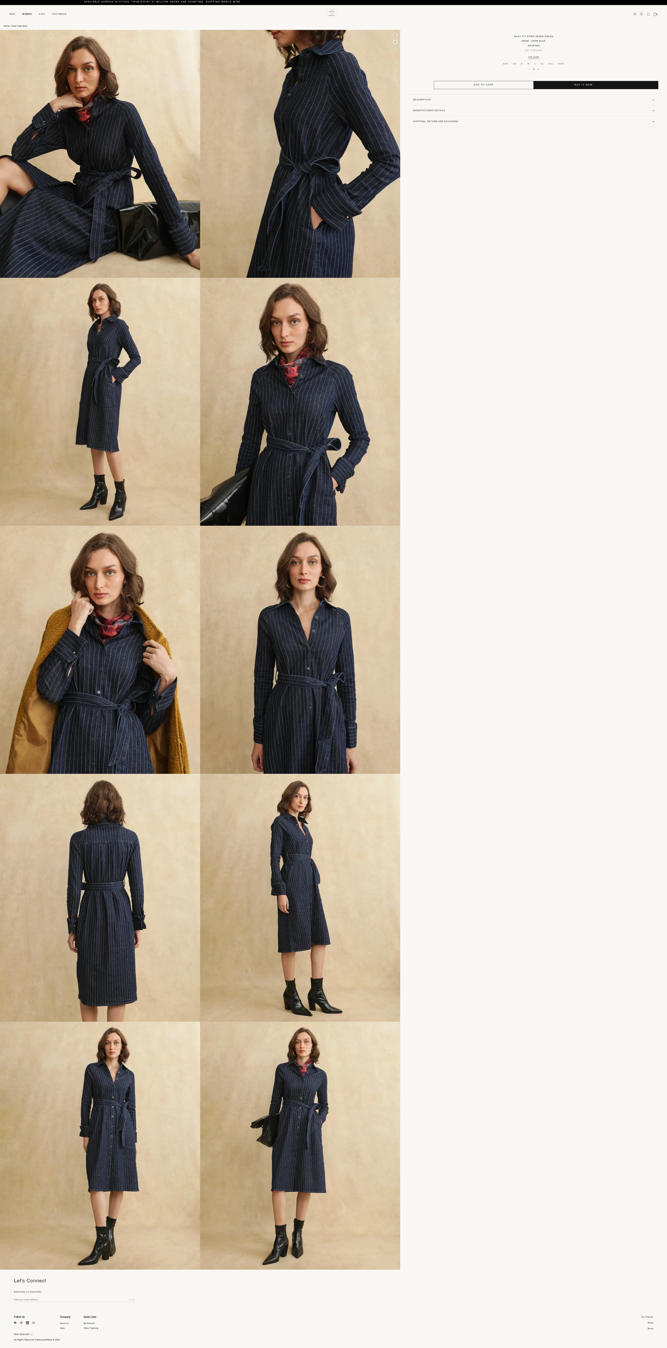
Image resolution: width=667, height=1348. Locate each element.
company (65, 1317)
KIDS (42, 14)
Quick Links (90, 1317)
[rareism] (332, 13)
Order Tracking (91, 1328)
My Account (89, 1323)
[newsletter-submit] (131, 1300)
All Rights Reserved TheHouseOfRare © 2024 (37, 1340)
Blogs (650, 1323)
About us (64, 1323)
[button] (395, 34)
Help (62, 1328)
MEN (12, 14)
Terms (650, 1329)
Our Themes (647, 1317)
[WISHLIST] (648, 14)
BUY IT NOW (583, 85)
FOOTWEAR (59, 14)
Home (6, 26)
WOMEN (27, 14)
